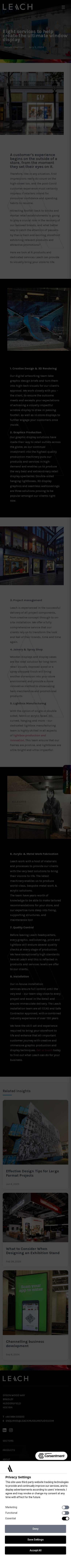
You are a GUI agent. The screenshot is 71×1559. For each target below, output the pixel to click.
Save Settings (35, 1539)
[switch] (65, 1507)
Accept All (36, 1550)
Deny (35, 1528)
